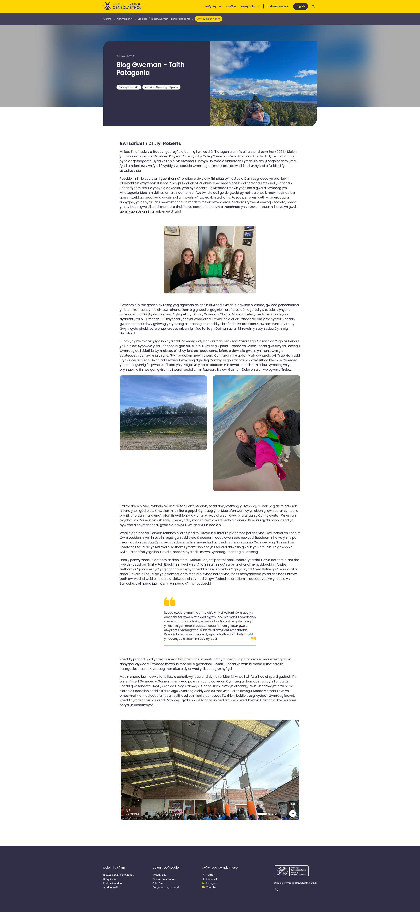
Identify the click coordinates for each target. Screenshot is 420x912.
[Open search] (313, 6)
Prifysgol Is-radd (128, 87)
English (300, 6)
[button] (277, 890)
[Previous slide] (284, 813)
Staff (229, 6)
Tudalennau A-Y (277, 6)
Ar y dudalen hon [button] (207, 18)
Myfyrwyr (211, 6)
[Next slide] (292, 813)
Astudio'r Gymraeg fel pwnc (161, 87)
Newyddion (248, 6)
